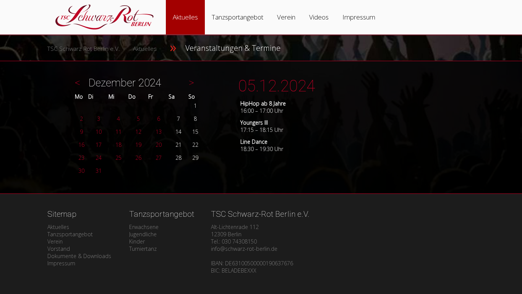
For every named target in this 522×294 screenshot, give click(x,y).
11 (118, 131)
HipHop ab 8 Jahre (263, 103)
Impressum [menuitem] (61, 263)
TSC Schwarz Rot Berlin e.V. (83, 49)
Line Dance (253, 141)
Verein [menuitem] (55, 241)
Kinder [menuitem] (137, 241)
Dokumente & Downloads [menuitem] (79, 256)
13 (159, 131)
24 (99, 157)
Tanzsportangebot (237, 17)
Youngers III (254, 122)
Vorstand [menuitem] (58, 248)
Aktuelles (185, 17)
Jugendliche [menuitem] (143, 234)
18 (118, 144)
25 (118, 157)
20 (159, 144)
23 (81, 157)
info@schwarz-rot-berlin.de (244, 248)
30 (81, 170)
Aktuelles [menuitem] (58, 227)
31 (99, 170)
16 (81, 144)
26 (138, 157)
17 (99, 144)
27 (159, 157)
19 (138, 144)
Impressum (358, 17)
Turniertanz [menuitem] (143, 248)
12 (138, 131)
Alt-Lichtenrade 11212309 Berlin (235, 230)
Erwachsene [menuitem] (144, 227)
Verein (286, 17)
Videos (319, 17)
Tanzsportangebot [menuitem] (70, 234)
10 (99, 131)
